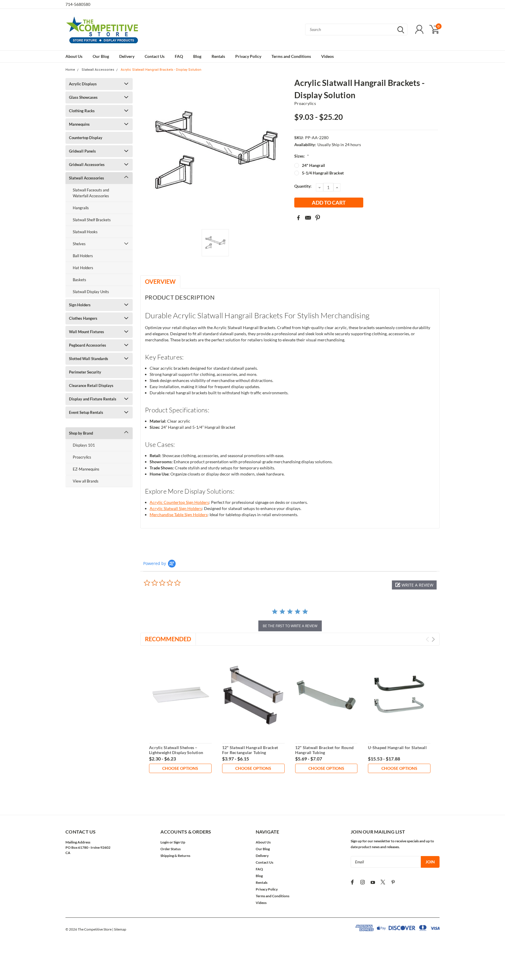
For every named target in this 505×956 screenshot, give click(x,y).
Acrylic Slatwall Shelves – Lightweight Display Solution (176, 750)
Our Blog (101, 56)
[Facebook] (298, 218)
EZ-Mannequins (86, 469)
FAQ (179, 56)
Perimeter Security (85, 372)
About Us (73, 56)
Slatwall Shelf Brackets (92, 219)
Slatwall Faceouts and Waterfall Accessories (91, 193)
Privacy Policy (248, 56)
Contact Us (155, 56)
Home (70, 70)
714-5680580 (77, 4)
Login (164, 842)
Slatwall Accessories (98, 70)
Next (433, 639)
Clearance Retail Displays (91, 385)
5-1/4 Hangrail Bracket (323, 172)
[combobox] (356, 29)
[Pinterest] (318, 218)
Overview (160, 281)
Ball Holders (83, 255)
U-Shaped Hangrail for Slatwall (397, 747)
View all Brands (85, 481)
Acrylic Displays (83, 84)
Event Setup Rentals (86, 412)
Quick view (180, 695)
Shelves (79, 243)
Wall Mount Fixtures (86, 331)
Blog (197, 56)
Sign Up (179, 842)
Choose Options (180, 768)
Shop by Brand (81, 433)
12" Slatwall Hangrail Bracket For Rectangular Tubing (250, 750)
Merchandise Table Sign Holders (178, 514)
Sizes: (301, 155)
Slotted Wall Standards (88, 358)
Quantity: (303, 186)
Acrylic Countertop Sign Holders (179, 502)
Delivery (126, 56)
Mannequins (79, 124)
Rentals (218, 56)
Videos (327, 56)
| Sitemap (119, 929)
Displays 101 (84, 445)
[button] (414, 584)
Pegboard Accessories (87, 345)
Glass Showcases (83, 97)
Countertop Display (85, 137)
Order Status (170, 849)
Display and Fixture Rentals (92, 399)
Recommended (168, 638)
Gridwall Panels (82, 151)
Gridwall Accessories (87, 164)
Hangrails (81, 207)
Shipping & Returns (175, 855)
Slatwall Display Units (91, 291)
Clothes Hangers (83, 318)
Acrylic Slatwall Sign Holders (176, 508)
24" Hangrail (313, 165)
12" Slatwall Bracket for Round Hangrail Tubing (324, 750)
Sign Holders (80, 304)
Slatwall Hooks (85, 231)
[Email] (308, 218)
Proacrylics (82, 457)
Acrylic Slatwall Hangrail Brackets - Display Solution (161, 70)
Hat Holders (83, 267)
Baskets (79, 279)
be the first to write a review (290, 625)
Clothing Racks (82, 110)
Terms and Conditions (291, 56)
